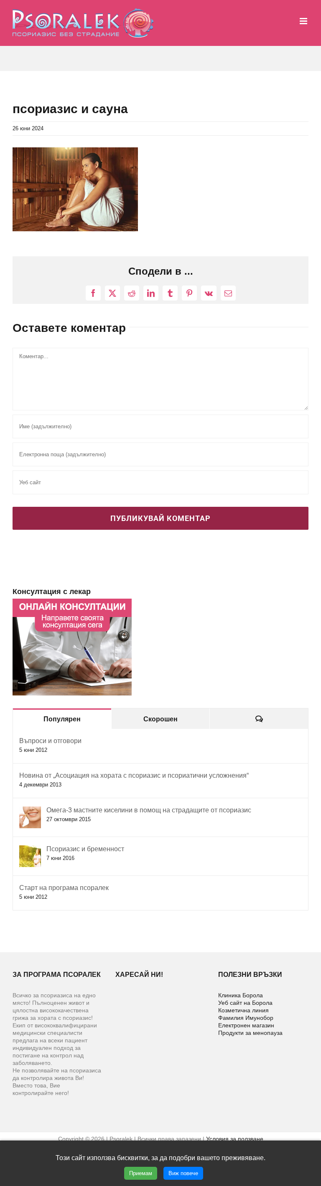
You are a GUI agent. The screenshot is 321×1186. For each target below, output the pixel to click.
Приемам (140, 1173)
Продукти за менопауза (250, 1032)
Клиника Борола (240, 995)
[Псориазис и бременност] (30, 849)
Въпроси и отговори (50, 740)
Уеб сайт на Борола (245, 1002)
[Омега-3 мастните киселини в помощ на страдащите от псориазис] (30, 810)
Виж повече (183, 1173)
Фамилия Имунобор (245, 1017)
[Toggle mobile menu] (304, 21)
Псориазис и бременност (85, 848)
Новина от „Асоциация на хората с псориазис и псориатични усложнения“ (134, 775)
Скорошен (160, 719)
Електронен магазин (246, 1025)
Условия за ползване (234, 1138)
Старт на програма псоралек (64, 887)
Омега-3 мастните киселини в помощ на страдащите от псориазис (148, 810)
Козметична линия (243, 1010)
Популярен (62, 719)
